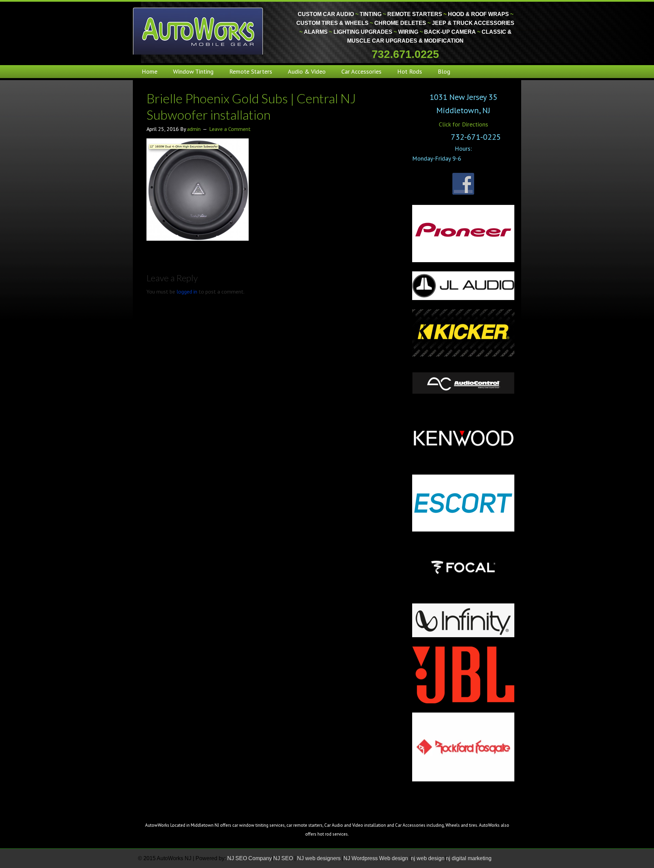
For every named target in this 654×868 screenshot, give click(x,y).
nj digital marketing (469, 858)
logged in (186, 291)
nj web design (428, 858)
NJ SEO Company (249, 858)
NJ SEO (283, 858)
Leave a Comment (230, 128)
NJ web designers (319, 858)
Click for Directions (463, 124)
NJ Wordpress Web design (376, 858)
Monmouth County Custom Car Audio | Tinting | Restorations (198, 31)
